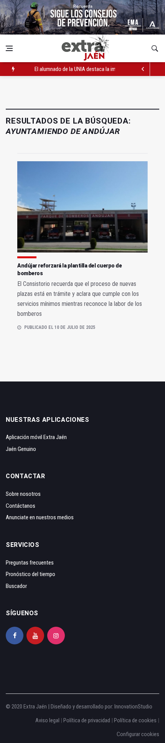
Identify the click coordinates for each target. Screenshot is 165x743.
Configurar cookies (138, 734)
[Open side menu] (9, 48)
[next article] (143, 69)
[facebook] (14, 635)
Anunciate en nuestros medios (40, 517)
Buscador (16, 586)
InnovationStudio (133, 706)
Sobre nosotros (23, 493)
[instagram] (56, 635)
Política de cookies (135, 720)
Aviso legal (47, 720)
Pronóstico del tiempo (30, 574)
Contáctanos (20, 505)
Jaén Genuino (21, 449)
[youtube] (35, 635)
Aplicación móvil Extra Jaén (36, 437)
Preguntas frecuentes (30, 562)
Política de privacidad (86, 720)
